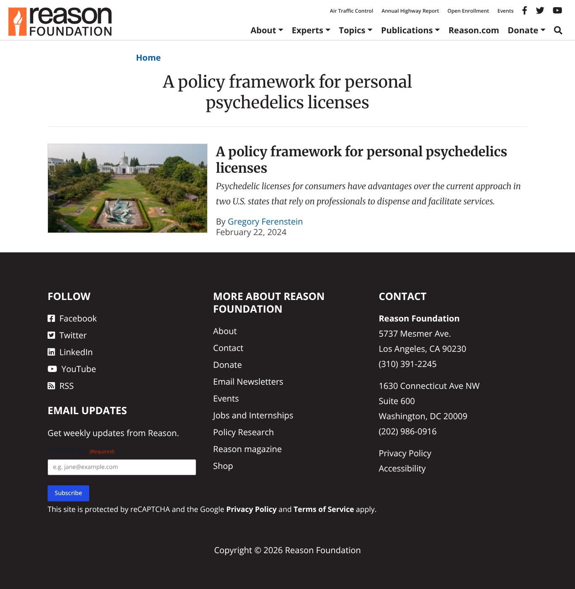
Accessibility (402, 468)
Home (148, 57)
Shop (223, 465)
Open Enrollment (468, 10)
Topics (352, 30)
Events (506, 10)
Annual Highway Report (410, 10)
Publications (407, 30)
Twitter (73, 335)
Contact (228, 347)
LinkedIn (76, 352)
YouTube (78, 369)
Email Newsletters (248, 381)
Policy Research (243, 432)
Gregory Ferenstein (265, 221)
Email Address (81, 451)
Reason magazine (247, 449)
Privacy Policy (405, 453)
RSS (66, 385)
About (263, 30)
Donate (523, 30)
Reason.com (473, 30)
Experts (307, 30)
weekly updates (94, 433)
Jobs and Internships (253, 415)
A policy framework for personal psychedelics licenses (361, 160)
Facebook (78, 318)
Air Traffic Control (351, 10)
